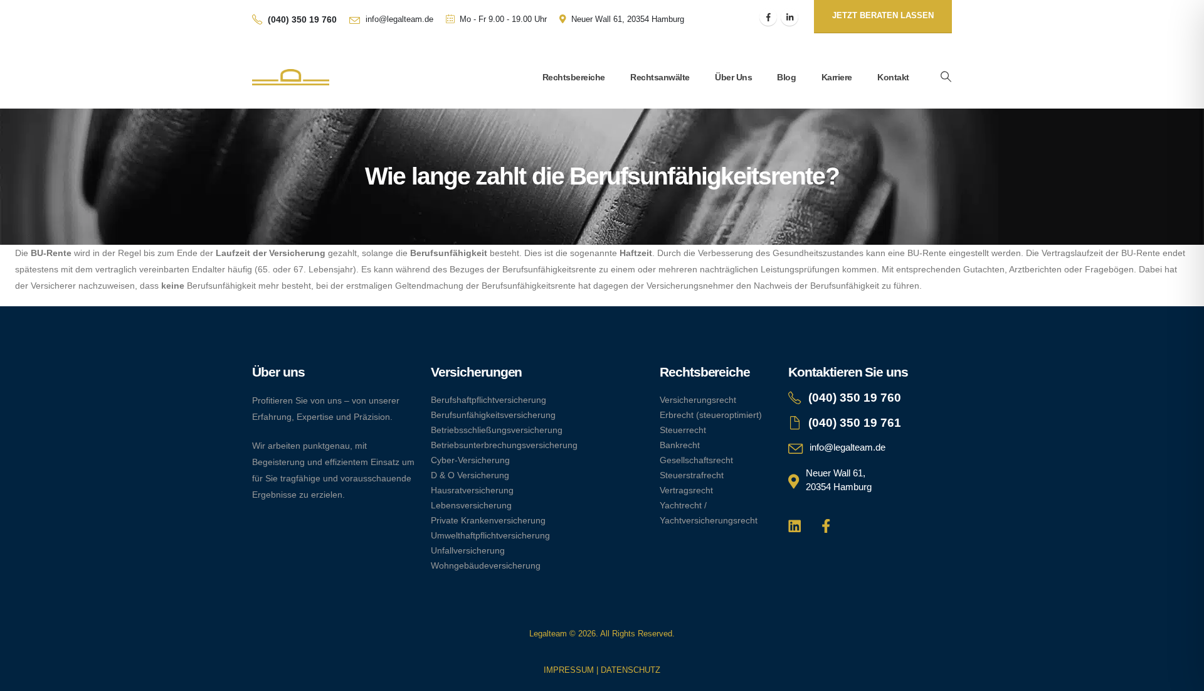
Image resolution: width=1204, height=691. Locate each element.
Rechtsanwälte (660, 77)
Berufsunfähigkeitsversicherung (493, 415)
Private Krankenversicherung (488, 520)
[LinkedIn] (789, 17)
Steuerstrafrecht (692, 475)
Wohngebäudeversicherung (486, 565)
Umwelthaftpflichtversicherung (490, 535)
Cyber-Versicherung (470, 460)
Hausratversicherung (472, 490)
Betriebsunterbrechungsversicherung (504, 445)
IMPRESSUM (569, 670)
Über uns (733, 77)
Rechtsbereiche (573, 77)
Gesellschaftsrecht (696, 460)
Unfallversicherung (468, 550)
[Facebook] (768, 17)
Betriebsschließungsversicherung (496, 430)
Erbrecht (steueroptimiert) (711, 415)
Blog (786, 77)
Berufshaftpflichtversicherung (488, 400)
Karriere (836, 77)
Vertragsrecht (686, 490)
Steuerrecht (683, 430)
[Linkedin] (795, 526)
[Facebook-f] (826, 526)
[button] (945, 77)
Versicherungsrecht (698, 400)
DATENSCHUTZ (630, 670)
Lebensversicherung (471, 505)
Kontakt (893, 77)
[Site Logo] (290, 77)
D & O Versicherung (470, 475)
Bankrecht (680, 445)
